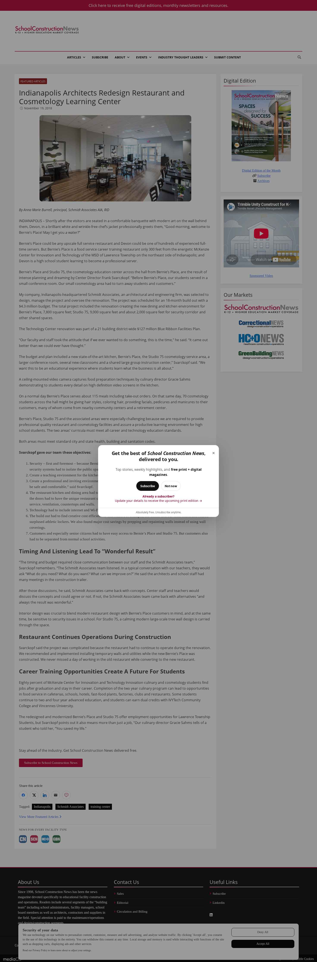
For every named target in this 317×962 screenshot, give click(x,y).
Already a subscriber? (158, 498)
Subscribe (147, 486)
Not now (171, 486)
